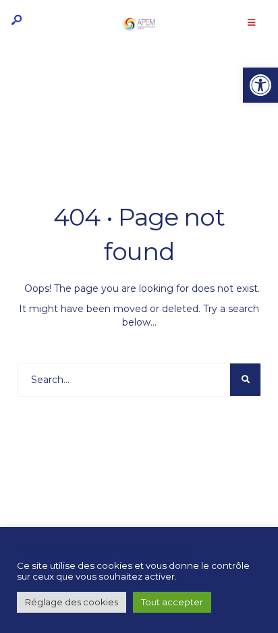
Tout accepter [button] (172, 602)
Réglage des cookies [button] (71, 602)
